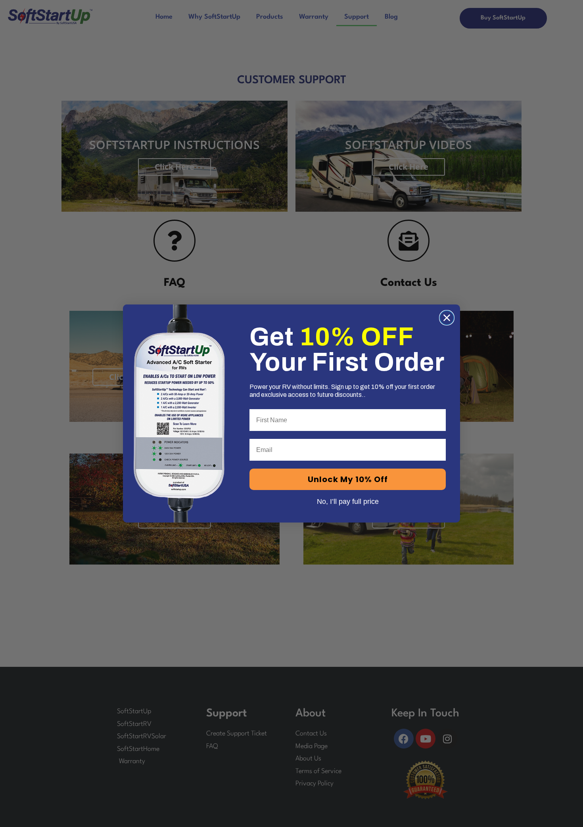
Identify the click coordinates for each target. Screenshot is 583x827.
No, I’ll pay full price (348, 500)
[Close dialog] (447, 318)
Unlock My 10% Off (348, 479)
